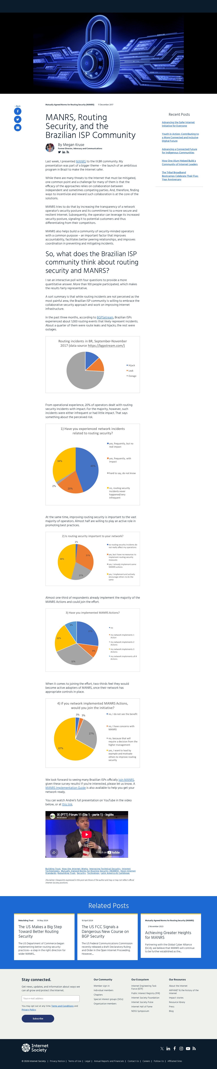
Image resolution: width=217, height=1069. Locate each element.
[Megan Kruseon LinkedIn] (63, 152)
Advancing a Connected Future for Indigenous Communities (179, 151)
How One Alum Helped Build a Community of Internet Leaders (180, 162)
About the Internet (178, 986)
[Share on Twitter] (17, 119)
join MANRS (126, 779)
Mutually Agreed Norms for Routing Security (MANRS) (90, 871)
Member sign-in (102, 986)
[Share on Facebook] (17, 111)
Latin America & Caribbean (115, 873)
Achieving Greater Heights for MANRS (168, 935)
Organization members (105, 1004)
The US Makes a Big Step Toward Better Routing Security (40, 932)
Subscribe (38, 1019)
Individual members (103, 990)
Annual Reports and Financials (109, 1061)
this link (67, 804)
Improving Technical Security (104, 869)
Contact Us (133, 1061)
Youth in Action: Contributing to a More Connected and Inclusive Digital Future (180, 137)
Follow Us (159, 1061)
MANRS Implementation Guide (65, 787)
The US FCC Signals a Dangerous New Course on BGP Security (105, 932)
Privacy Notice (57, 1061)
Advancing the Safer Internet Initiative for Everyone (178, 124)
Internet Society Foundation (145, 998)
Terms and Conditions (62, 1006)
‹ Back (17, 106)
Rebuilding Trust (66, 873)
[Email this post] (17, 127)
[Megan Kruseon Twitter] (59, 152)
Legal (87, 1061)
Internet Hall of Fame (141, 1007)
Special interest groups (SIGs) (108, 999)
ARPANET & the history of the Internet (184, 992)
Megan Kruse (73, 145)
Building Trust (53, 869)
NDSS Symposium (140, 1011)
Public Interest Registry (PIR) (145, 993)
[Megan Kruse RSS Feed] (68, 152)
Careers (146, 1061)
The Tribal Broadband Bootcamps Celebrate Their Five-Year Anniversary (180, 176)
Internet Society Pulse (142, 1002)
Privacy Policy (29, 1010)
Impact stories (176, 998)
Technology (93, 873)
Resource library (177, 1002)
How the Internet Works (75, 869)
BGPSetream (105, 317)
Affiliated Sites (175, 1061)
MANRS (81, 161)
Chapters (98, 995)
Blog (171, 1011)
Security (81, 873)
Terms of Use (74, 1061)
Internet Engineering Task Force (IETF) (143, 987)
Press (171, 1007)
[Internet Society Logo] (35, 1048)
